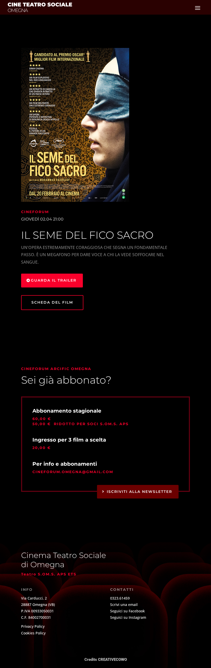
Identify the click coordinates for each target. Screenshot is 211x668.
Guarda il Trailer (53, 280)
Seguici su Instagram (128, 617)
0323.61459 (120, 598)
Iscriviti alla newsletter (139, 491)
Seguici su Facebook (127, 611)
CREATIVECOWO (112, 659)
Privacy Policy (33, 626)
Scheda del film (52, 302)
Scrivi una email (124, 604)
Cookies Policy (33, 633)
